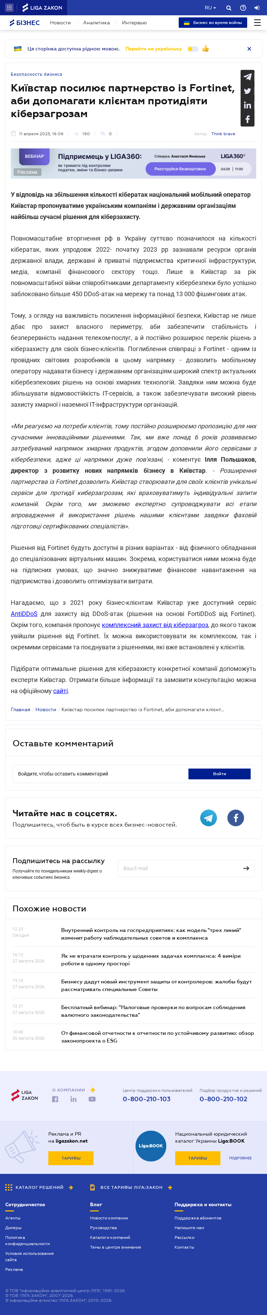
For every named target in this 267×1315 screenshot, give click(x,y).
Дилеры (13, 1227)
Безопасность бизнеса (37, 74)
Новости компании (109, 1218)
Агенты (13, 1218)
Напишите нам (189, 1227)
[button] (9, 7)
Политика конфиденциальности (27, 1240)
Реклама (14, 1269)
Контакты (184, 1247)
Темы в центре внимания (115, 1247)
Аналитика (96, 22)
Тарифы (71, 1158)
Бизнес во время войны (217, 22)
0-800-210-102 (223, 1099)
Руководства (103, 1227)
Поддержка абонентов (198, 1218)
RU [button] (208, 7)
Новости (60, 22)
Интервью (134, 22)
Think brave (223, 133)
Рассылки (184, 1237)
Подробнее (240, 1158)
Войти (219, 773)
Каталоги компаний (110, 1237)
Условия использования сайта (29, 1256)
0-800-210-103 (146, 1099)
